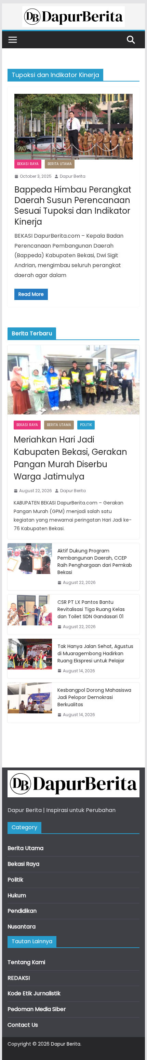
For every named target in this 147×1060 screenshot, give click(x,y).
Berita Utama (60, 163)
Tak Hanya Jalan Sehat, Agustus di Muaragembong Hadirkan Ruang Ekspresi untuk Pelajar (95, 653)
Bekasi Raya (28, 163)
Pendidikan (22, 911)
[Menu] (13, 40)
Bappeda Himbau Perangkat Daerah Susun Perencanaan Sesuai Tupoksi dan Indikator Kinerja (72, 205)
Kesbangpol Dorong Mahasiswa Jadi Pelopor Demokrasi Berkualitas (94, 697)
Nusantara (22, 927)
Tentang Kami (26, 962)
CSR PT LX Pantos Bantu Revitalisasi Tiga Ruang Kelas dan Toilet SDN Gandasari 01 (91, 609)
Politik (86, 424)
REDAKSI (19, 978)
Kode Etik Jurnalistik (34, 993)
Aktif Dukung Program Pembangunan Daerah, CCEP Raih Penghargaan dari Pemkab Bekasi (94, 561)
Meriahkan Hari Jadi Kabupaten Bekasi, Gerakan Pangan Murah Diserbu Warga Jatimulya (70, 458)
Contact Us (23, 1025)
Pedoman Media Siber (37, 1009)
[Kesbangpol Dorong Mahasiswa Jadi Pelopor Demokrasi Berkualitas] (30, 703)
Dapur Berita (72, 176)
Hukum (17, 895)
